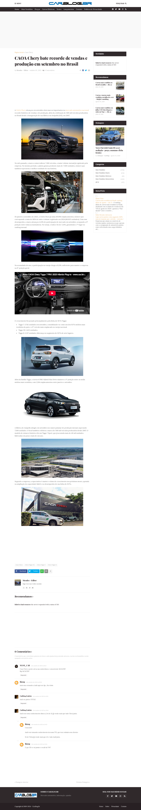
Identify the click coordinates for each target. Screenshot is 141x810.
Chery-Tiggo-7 (41, 565)
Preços (37, 9)
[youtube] (33, 588)
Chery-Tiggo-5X (29, 565)
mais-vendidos (110, 170)
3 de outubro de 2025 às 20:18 (40, 710)
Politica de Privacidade (93, 9)
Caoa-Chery (29, 52)
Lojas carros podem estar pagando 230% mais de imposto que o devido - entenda (109, 218)
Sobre (107, 806)
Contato (79, 9)
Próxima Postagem (82, 782)
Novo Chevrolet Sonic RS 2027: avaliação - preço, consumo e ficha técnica (109, 150)
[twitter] (30, 588)
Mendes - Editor (30, 580)
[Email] (89, 70)
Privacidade (115, 806)
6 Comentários (49, 70)
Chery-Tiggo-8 (52, 565)
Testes (59, 9)
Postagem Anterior (22, 782)
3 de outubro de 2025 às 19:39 (40, 696)
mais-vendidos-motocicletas (110, 179)
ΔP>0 (110, 182)
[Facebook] (83, 70)
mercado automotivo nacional (77, 110)
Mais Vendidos (27, 9)
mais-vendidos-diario (110, 173)
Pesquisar (120, 3)
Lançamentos (69, 9)
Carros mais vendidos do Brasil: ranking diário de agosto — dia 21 (109, 202)
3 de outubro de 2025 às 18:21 (38, 665)
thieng (22, 682)
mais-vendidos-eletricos (110, 176)
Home (17, 9)
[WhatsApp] (42, 571)
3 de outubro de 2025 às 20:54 (39, 744)
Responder (23, 675)
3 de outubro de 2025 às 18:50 (34, 682)
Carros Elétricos (48, 9)
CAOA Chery (21, 110)
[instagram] (24, 588)
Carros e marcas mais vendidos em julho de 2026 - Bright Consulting (105, 97)
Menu (19, 3)
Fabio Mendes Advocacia (104, 215)
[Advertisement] (70, 29)
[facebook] (27, 588)
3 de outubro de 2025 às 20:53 (39, 724)
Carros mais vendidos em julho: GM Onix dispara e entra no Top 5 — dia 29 (104, 110)
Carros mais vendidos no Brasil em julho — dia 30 (104, 84)
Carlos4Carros (26, 696)
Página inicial (19, 52)
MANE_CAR (25, 665)
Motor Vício (99, 198)
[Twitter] (86, 70)
